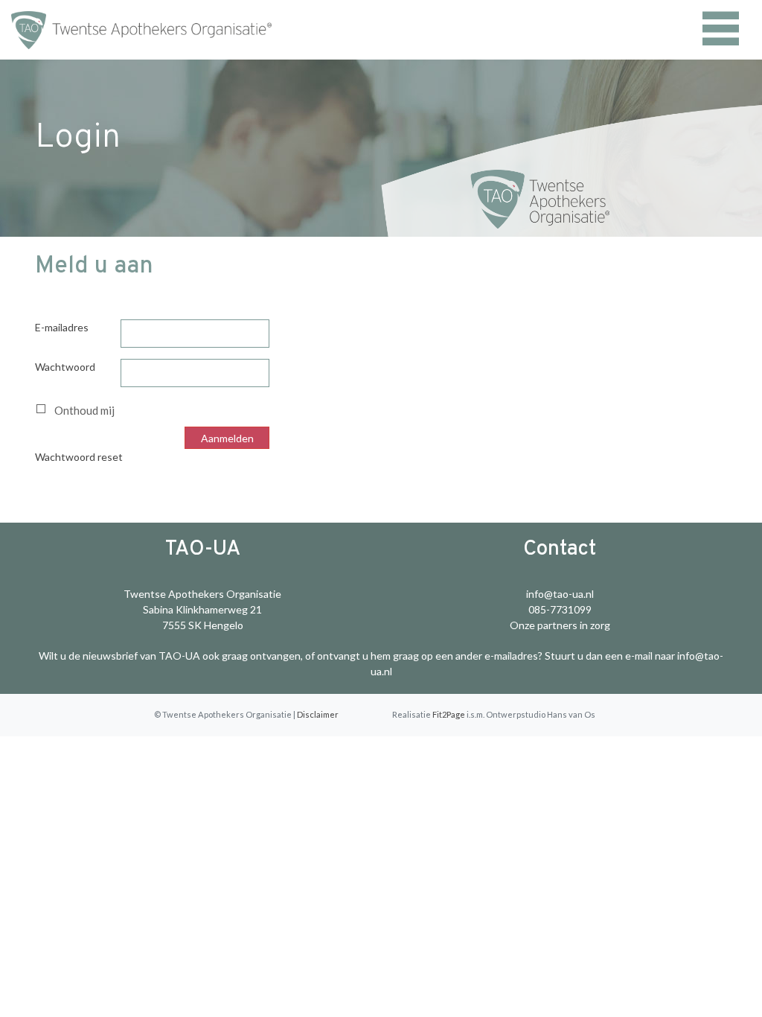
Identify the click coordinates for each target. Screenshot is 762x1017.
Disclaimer (318, 714)
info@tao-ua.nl (560, 593)
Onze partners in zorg (560, 625)
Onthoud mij (84, 410)
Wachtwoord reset (79, 456)
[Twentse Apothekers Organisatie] (95, 29)
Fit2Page (448, 714)
